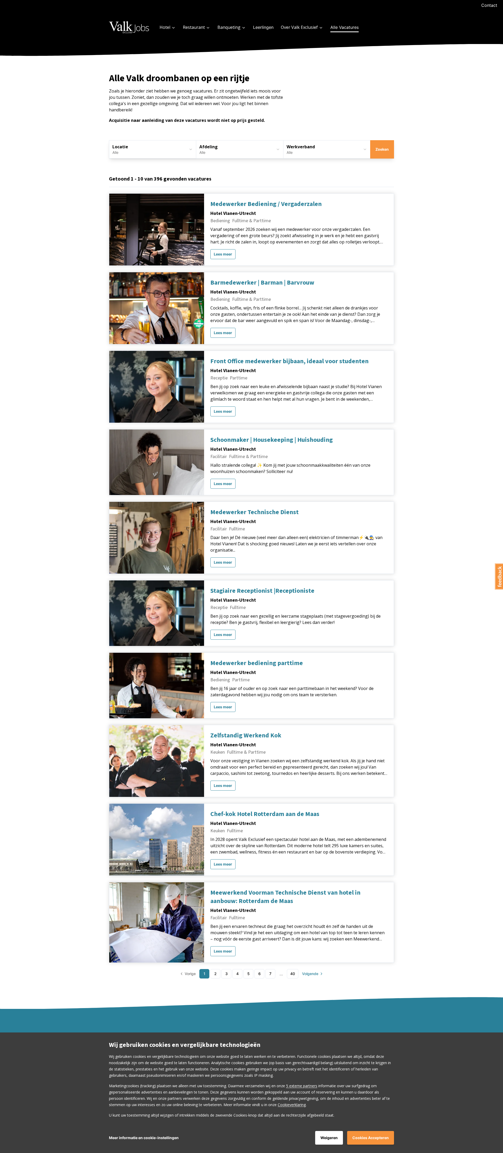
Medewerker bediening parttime (256, 663)
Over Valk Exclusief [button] (299, 27)
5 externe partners (301, 1085)
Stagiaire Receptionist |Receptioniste (262, 591)
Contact (489, 5)
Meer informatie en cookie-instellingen (144, 1137)
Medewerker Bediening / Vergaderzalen (266, 204)
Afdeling (208, 147)
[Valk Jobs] (129, 27)
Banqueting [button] (228, 27)
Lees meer (223, 254)
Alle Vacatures (344, 27)
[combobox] (239, 149)
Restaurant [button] (194, 27)
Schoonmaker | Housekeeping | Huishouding (271, 440)
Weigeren (329, 1137)
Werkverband (301, 147)
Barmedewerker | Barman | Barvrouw (262, 283)
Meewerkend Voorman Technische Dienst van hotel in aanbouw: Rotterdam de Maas (285, 897)
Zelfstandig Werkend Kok (245, 735)
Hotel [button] (165, 27)
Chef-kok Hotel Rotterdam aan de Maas (264, 814)
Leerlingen (263, 27)
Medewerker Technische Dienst (254, 512)
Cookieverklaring (292, 1104)
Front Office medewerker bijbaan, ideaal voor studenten (289, 361)
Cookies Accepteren (370, 1137)
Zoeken (382, 149)
